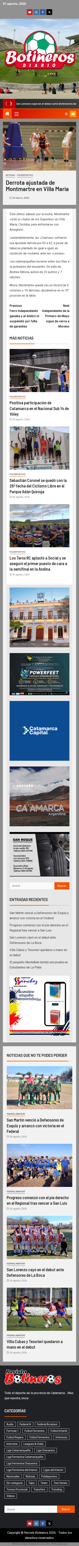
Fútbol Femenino (40, 1437)
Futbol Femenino (35, 1430)
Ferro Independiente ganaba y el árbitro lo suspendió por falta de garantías (24, 316)
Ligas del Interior (53, 1469)
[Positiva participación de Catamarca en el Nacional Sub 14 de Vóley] (39, 370)
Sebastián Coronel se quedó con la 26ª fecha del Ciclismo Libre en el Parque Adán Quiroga (38, 486)
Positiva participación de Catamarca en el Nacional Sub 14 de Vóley (39, 408)
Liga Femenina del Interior (22, 1469)
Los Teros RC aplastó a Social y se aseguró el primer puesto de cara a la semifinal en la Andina (38, 563)
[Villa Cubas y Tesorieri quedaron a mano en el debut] (39, 1309)
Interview (12, 1443)
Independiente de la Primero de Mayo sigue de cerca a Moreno (55, 316)
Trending (56, 1489)
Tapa (31, 1482)
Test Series (60, 1482)
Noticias (10, 175)
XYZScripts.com (59, 1544)
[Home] (7, 114)
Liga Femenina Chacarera (22, 1463)
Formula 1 (13, 1430)
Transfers (39, 1489)
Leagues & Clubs (34, 1443)
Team (44, 1482)
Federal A (25, 1424)
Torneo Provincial (17, 1489)
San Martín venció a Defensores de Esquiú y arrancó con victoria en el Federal (35, 1125)
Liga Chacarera (45, 1450)
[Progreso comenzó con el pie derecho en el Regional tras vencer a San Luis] (39, 1165)
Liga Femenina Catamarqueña (25, 1456)
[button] (16, 114)
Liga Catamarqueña (18, 1450)
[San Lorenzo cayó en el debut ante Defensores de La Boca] (39, 1237)
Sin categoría (14, 1482)
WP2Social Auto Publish (24, 1544)
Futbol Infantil (59, 1430)
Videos (11, 1496)
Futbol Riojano (15, 1437)
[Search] (66, 114)
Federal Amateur (16, 1114)
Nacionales (13, 1476)
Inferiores (61, 1437)
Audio (10, 1424)
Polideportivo (25, 175)
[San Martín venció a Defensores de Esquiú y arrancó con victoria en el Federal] (39, 1087)
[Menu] (16, 114)
